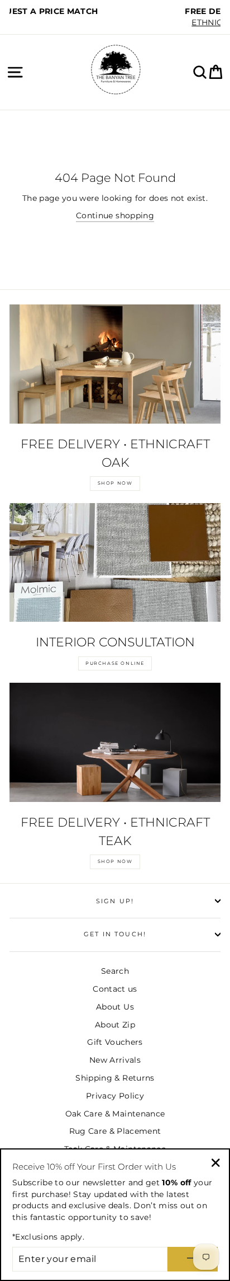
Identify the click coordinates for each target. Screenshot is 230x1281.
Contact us (115, 988)
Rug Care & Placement (115, 1131)
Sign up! (115, 901)
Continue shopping (115, 215)
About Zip (115, 1024)
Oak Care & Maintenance (115, 1113)
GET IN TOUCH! (115, 934)
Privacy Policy (115, 1095)
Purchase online (115, 663)
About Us (115, 1006)
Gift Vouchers (114, 1042)
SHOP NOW (115, 483)
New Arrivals (115, 1059)
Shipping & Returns (114, 1077)
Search (115, 970)
